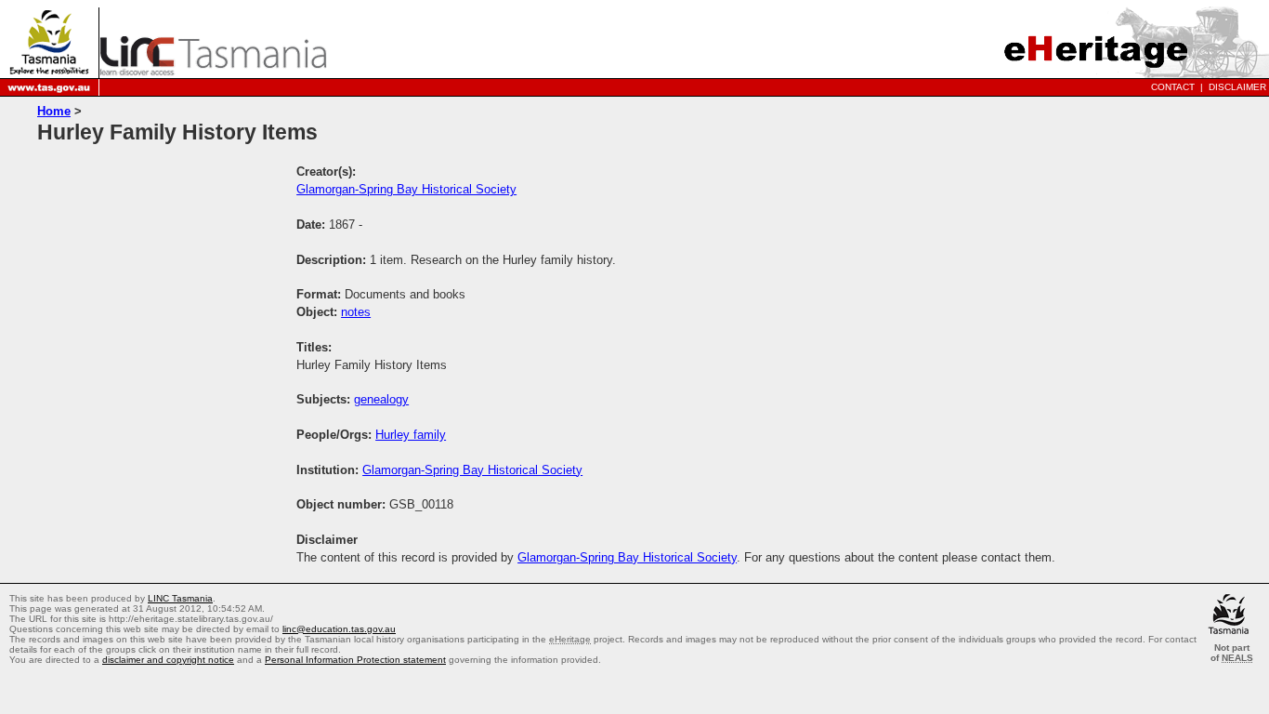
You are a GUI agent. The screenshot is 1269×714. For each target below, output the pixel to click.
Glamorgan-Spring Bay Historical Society (406, 189)
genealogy (381, 399)
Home (54, 111)
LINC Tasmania (180, 598)
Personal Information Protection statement (355, 659)
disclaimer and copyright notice (168, 659)
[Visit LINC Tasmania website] (213, 70)
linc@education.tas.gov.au (339, 629)
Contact (1173, 87)
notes (356, 312)
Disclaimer (1237, 87)
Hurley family (410, 435)
